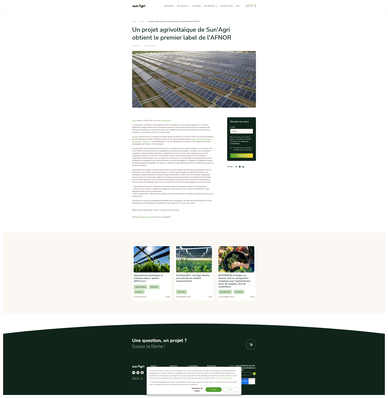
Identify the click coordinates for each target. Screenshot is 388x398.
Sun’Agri (135, 137)
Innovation (139, 292)
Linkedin (243, 167)
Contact (249, 6)
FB (240, 167)
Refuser (230, 390)
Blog (237, 6)
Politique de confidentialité (223, 378)
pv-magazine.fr (166, 120)
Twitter (236, 167)
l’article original (145, 217)
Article (134, 120)
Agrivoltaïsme (169, 6)
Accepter (214, 390)
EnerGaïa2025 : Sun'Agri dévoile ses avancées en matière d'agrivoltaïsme (192, 278)
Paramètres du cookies (197, 389)
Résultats (154, 287)
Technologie (196, 6)
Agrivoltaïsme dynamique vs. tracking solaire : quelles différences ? (148, 278)
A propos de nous (226, 6)
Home (134, 21)
